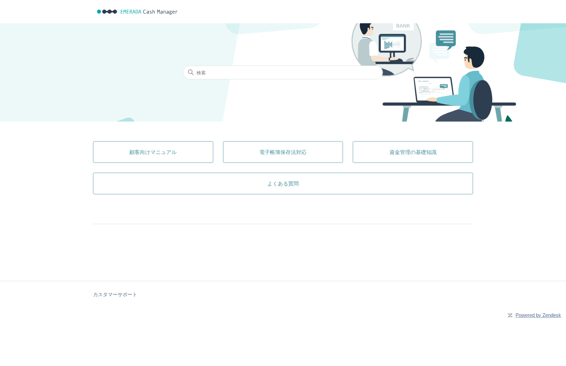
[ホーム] (137, 12)
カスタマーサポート (115, 294)
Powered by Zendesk (538, 315)
